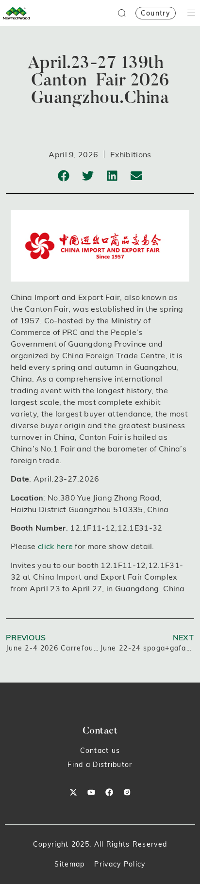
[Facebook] (109, 792)
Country (155, 13)
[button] (64, 176)
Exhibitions (130, 154)
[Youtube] (91, 792)
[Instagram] (127, 792)
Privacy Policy (119, 864)
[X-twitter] (73, 792)
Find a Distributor (99, 764)
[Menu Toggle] (191, 13)
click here (55, 546)
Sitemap (69, 864)
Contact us (100, 750)
